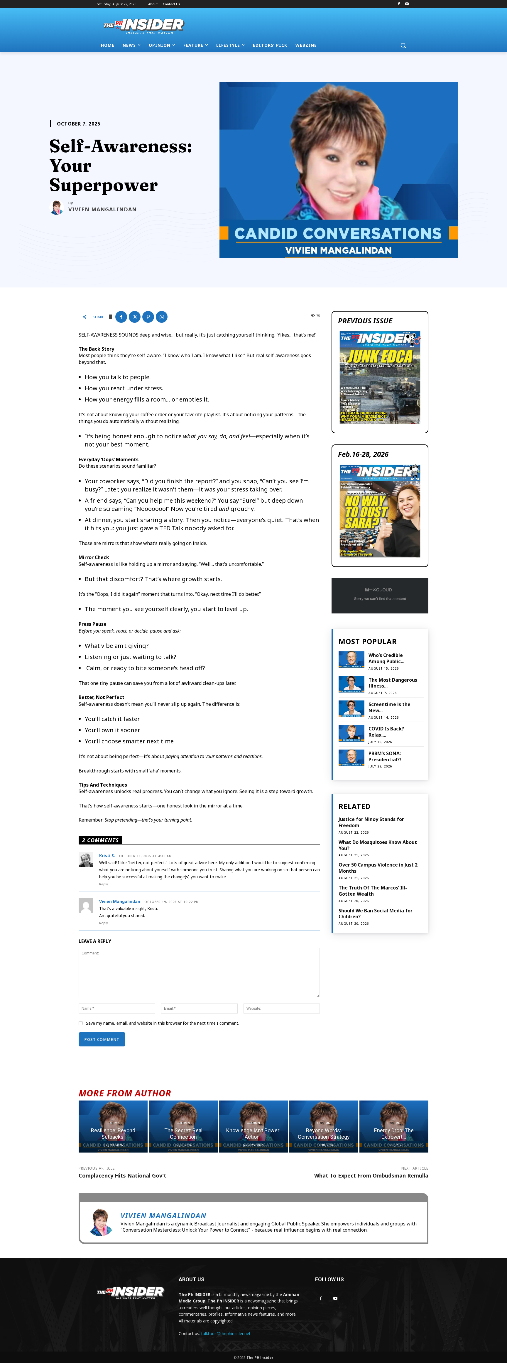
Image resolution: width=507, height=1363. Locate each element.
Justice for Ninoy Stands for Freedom (371, 822)
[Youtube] (406, 4)
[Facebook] (398, 4)
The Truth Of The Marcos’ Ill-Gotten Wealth (373, 890)
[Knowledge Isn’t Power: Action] (253, 1126)
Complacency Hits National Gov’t (122, 1175)
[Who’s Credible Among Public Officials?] (351, 659)
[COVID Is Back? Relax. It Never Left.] (351, 733)
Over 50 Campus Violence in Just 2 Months (378, 868)
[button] (403, 45)
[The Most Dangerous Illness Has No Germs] (351, 684)
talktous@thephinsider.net (226, 1333)
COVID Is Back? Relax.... (386, 731)
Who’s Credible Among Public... (386, 658)
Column (113, 1123)
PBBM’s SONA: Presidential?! (385, 756)
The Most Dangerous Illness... (393, 683)
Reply (103, 884)
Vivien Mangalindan (102, 209)
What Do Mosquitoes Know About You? (378, 845)
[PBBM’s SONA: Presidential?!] (351, 758)
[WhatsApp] (162, 317)
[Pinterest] (148, 317)
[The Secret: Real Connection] (183, 1126)
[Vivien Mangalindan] (58, 207)
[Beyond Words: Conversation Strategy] (323, 1126)
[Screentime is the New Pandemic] (351, 708)
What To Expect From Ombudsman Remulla (371, 1175)
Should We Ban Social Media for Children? (376, 913)
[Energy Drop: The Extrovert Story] (393, 1126)
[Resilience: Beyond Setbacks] (113, 1126)
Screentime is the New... (389, 707)
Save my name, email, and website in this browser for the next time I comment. (162, 1023)
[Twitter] (135, 317)
